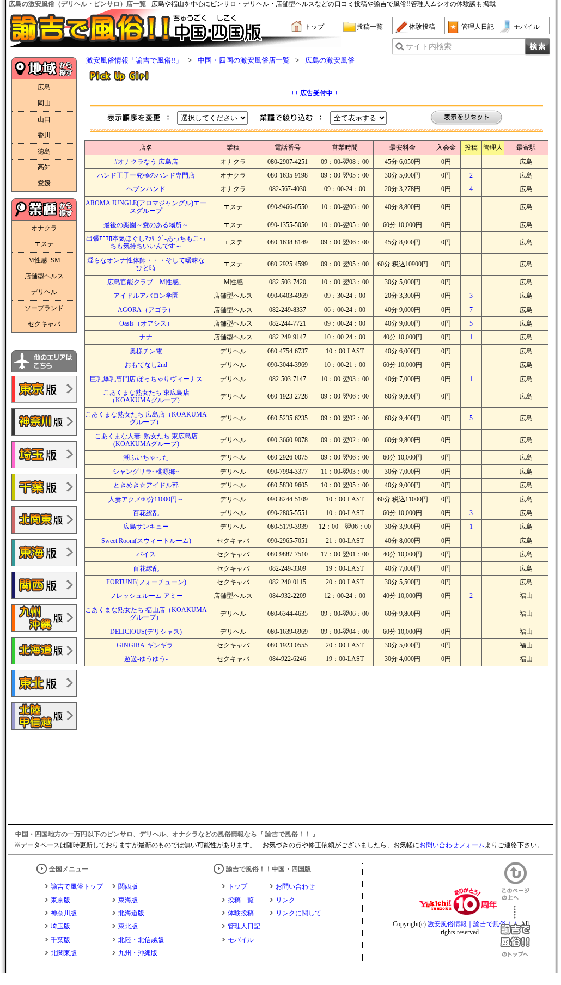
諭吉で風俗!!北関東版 (44, 520)
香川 (44, 135)
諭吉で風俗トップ (77, 886)
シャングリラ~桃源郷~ (146, 471)
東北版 (128, 926)
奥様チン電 (146, 351)
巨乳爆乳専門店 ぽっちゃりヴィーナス (146, 379)
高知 (44, 167)
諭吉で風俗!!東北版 (44, 683)
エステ (44, 244)
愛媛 (44, 183)
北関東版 (64, 953)
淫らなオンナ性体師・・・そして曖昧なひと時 (146, 264)
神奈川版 (64, 913)
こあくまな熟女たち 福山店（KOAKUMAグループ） (146, 613)
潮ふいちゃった (146, 457)
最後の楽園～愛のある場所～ (145, 225)
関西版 (128, 886)
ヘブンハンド (146, 189)
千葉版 (60, 940)
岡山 (44, 103)
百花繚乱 (146, 513)
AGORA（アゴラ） (146, 310)
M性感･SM (44, 260)
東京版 (60, 900)
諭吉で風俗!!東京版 (44, 389)
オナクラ (44, 228)
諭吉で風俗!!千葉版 (44, 487)
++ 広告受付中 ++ (316, 93)
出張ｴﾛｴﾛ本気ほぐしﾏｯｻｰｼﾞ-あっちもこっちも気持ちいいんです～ (146, 242)
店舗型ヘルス (44, 276)
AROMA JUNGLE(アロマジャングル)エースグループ (146, 207)
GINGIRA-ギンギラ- (146, 645)
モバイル (527, 26)
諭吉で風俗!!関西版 (44, 585)
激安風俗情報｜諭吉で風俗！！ (473, 924)
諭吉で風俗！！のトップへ (515, 931)
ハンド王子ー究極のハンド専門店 (146, 175)
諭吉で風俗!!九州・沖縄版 (44, 618)
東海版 (128, 900)
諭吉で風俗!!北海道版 (44, 650)
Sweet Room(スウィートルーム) (146, 540)
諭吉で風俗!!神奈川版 (44, 422)
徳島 (44, 151)
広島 (44, 87)
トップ (314, 26)
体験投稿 (422, 26)
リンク (285, 900)
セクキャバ (44, 324)
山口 (44, 119)
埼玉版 (60, 926)
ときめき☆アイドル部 (146, 485)
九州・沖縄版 (137, 953)
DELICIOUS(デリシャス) (146, 631)
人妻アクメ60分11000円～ (146, 499)
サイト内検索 (429, 46)
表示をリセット (466, 118)
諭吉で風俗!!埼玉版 (44, 454)
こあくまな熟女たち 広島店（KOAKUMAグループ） (146, 418)
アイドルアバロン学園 (146, 295)
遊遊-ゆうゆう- (146, 659)
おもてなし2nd (146, 365)
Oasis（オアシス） (146, 323)
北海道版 (131, 913)
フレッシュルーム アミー (146, 595)
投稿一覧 (370, 26)
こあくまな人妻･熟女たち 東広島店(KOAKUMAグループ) (146, 440)
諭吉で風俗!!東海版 (44, 552)
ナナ (146, 337)
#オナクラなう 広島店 (146, 162)
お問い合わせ (295, 886)
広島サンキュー (146, 526)
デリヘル (44, 292)
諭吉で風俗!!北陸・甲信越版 (44, 716)
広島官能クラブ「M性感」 (146, 282)
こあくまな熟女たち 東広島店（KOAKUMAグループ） (146, 396)
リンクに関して (298, 913)
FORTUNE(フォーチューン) (146, 582)
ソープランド (44, 308)
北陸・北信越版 (141, 940)
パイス (146, 554)
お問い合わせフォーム (452, 845)
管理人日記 (477, 26)
